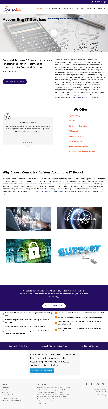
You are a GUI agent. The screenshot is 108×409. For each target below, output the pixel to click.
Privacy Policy (102, 395)
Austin (61, 392)
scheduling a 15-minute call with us (53, 191)
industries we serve (79, 97)
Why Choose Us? (68, 9)
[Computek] (11, 9)
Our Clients (80, 9)
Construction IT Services (18, 346)
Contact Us (101, 9)
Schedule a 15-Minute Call (14, 82)
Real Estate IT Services (90, 346)
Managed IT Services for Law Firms (54, 346)
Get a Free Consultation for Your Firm (42, 370)
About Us (90, 9)
